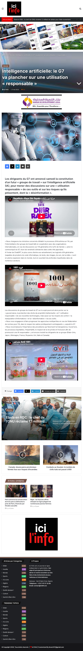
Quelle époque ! (8, 590)
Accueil (6, 55)
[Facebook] (7, 166)
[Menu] (3, 9)
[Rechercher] (80, 9)
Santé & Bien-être (9, 597)
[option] (41, 418)
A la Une (6, 580)
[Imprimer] (28, 166)
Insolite (5, 569)
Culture (5, 593)
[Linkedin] (17, 166)
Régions (5, 587)
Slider (5, 566)
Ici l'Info (6, 89)
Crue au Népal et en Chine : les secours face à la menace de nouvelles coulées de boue (44, 19)
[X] (12, 166)
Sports (5, 576)
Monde (12, 55)
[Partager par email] (23, 166)
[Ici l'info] (14, 9)
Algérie (5, 583)
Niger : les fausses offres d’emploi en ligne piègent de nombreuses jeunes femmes (40, 502)
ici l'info (34, 647)
